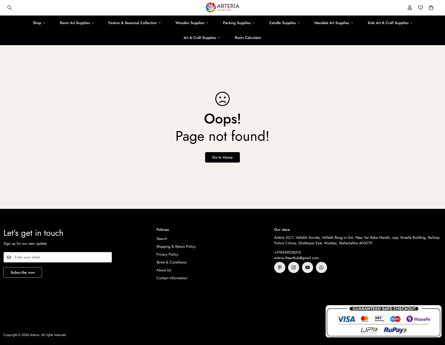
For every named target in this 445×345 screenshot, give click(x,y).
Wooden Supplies (189, 22)
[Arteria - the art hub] (222, 8)
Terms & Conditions (171, 262)
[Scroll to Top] (436, 319)
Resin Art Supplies (75, 22)
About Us (163, 270)
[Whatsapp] (321, 267)
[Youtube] (307, 267)
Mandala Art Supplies (332, 22)
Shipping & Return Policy (176, 246)
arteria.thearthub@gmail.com (296, 257)
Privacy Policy (167, 254)
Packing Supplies (237, 22)
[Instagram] (293, 267)
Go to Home (222, 157)
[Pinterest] (279, 267)
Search (161, 238)
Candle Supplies (282, 22)
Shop (37, 22)
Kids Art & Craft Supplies (388, 22)
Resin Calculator (248, 37)
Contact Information (171, 278)
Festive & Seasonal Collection (132, 22)
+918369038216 (287, 252)
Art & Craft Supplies (200, 37)
